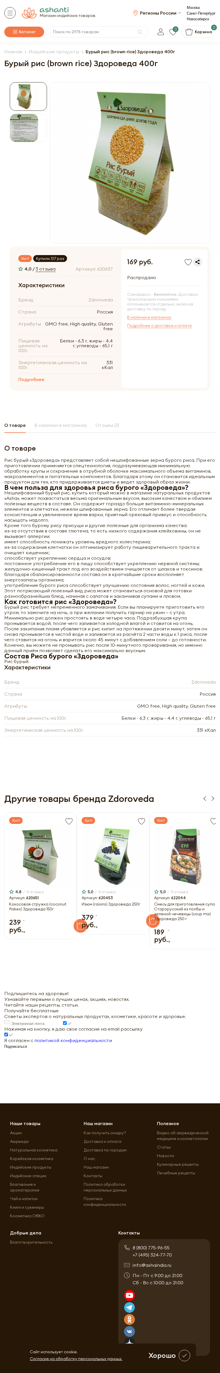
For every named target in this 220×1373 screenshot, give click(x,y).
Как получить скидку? (105, 1132)
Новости (165, 1155)
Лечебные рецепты (176, 1172)
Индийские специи (28, 1175)
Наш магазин (96, 1167)
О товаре (15, 425)
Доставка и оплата (102, 1141)
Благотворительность (31, 1242)
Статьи (164, 1147)
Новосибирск (198, 19)
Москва (193, 7)
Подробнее (31, 379)
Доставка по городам (105, 1150)
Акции (16, 1132)
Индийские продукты (30, 1167)
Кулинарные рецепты (178, 1164)
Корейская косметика (31, 1158)
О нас (89, 1158)
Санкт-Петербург (201, 13)
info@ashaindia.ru (152, 1265)
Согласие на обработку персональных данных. (76, 1358)
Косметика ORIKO (27, 1215)
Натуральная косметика (34, 1150)
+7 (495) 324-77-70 (152, 1255)
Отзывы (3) (107, 425)
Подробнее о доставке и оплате (159, 325)
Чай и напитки (24, 1198)
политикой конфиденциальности (73, 1040)
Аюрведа (19, 1141)
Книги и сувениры (27, 1207)
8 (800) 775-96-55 (151, 1247)
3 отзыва (46, 269)
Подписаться (15, 1046)
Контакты (93, 1175)
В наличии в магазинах (149, 317)
